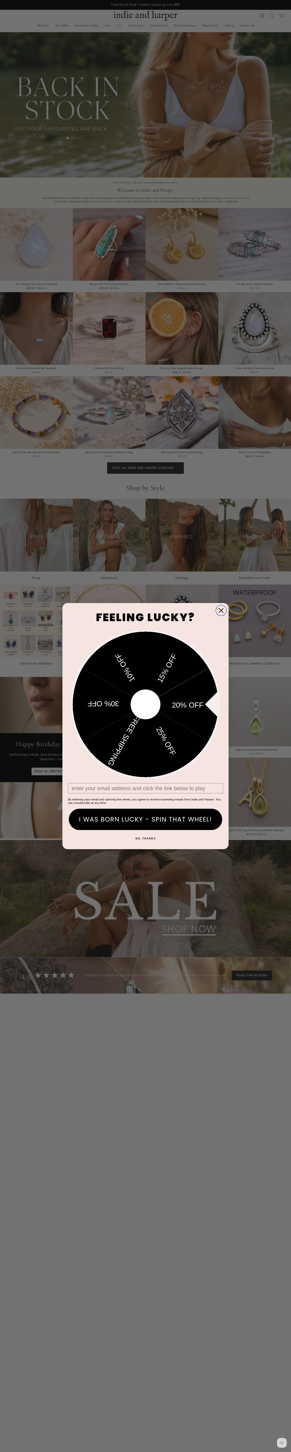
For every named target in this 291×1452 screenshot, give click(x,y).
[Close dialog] (221, 610)
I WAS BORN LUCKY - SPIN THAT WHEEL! (145, 819)
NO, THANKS (145, 838)
